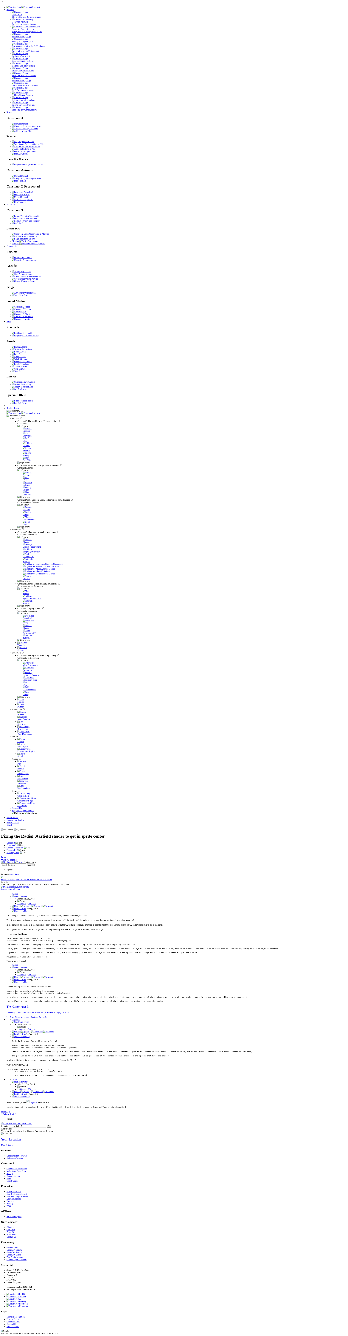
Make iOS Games (43, 571)
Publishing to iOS (27, 149)
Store (9, 321)
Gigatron (33, 1102)
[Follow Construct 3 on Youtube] (22, 309)
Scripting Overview (29, 128)
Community (12, 246)
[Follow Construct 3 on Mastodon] (22, 319)
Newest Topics (29, 260)
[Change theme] (24, 813)
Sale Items (22, 403)
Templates (24, 364)
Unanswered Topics (15, 820)
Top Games (25, 271)
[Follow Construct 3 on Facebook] (22, 316)
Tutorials (22, 181)
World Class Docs (29, 236)
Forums (15, 736)
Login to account (27, 810)
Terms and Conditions (16, 1317)
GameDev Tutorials (15, 1252)
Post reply (5, 857)
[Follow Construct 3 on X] (19, 312)
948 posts (32, 1029)
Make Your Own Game (17, 1171)
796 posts (32, 903)
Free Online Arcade (15, 1257)
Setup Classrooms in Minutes (36, 234)
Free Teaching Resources (17, 1196)
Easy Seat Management (17, 1194)
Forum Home (26, 257)
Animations (26, 349)
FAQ (20, 223)
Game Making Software (17, 1156)
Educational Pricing (26, 239)
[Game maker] (23, 413)
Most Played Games (32, 276)
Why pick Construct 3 (29, 216)
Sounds (28, 361)
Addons (23, 347)
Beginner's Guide (26, 141)
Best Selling (25, 384)
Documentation (13, 1176)
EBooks (22, 352)
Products (10, 9)
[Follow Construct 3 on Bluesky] (22, 314)
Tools (20, 371)
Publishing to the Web (34, 144)
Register (10, 408)
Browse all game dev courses (30, 164)
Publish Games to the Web (47, 566)
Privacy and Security (30, 221)
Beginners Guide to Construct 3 (49, 564)
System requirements (32, 126)
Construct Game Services (43, 500)
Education (11, 204)
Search (9, 825)
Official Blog (29, 293)
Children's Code (13, 1322)
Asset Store (17, 709)
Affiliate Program (14, 1216)
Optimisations (31, 151)
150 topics (21, 1029)
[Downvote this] (42, 906)
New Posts (23, 295)
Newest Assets (28, 382)
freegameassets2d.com (10, 889)
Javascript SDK (26, 199)
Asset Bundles (26, 401)
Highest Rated (26, 387)
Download (28, 192)
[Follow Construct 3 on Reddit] (21, 307)
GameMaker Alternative (17, 1169)
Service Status (13, 1326)
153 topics (21, 903)
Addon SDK (26, 131)
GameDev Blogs (14, 1255)
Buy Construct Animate (28, 335)
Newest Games (25, 274)
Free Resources (30, 218)
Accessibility (12, 1324)
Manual (24, 124)
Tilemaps (22, 369)
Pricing (10, 1173)
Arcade (15, 759)
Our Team (11, 1229)
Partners (10, 1201)
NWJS (26, 194)
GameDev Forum (14, 1250)
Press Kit (10, 1232)
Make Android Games (45, 569)
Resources (11, 112)
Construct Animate (38, 465)
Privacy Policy (13, 1319)
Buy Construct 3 (25, 333)
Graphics (24, 359)
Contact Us (17, 808)
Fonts (20, 354)
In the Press (11, 1234)
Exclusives (22, 389)
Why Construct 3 (14, 1191)
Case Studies (12, 1181)
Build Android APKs (30, 146)
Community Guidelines (17, 1259)
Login (16, 408)
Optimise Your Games (45, 574)
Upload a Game (28, 281)
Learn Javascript (14, 1199)
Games (22, 356)
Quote (26, 911)
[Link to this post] (19, 908)
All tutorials (23, 154)
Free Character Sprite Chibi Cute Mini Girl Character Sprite (26, 879)
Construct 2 (29, 608)
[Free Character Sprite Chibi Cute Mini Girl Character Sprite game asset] (2, 877)
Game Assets (12, 1247)
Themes (23, 366)
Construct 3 (37, 421)
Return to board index (22, 1123)
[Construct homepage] (23, 7)
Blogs (15, 791)
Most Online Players (29, 279)
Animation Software (15, 1158)
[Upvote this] (20, 906)
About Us (11, 1227)
